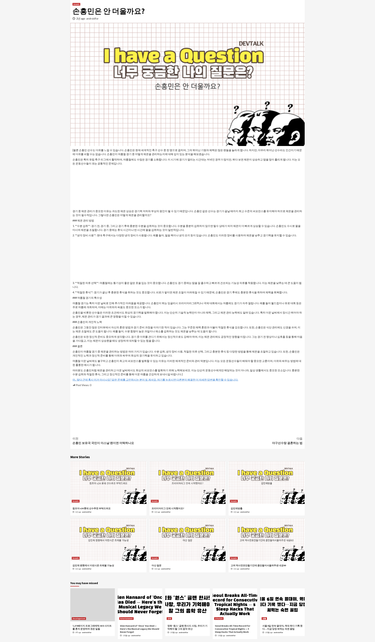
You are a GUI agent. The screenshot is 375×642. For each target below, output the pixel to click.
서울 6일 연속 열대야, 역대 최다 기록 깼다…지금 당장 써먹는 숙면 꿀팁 (282, 627)
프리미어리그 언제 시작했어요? (168, 508)
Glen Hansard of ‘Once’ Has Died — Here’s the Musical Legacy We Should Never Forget (139, 628)
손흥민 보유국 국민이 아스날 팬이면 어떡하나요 (103, 441)
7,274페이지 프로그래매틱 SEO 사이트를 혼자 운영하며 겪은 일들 (92, 627)
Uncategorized (79, 618)
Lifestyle (219, 618)
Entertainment (126, 618)
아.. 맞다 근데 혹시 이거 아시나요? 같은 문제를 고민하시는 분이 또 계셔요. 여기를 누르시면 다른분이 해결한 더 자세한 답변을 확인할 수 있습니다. (155, 379)
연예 (169, 618)
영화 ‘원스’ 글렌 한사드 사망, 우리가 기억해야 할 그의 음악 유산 (187, 627)
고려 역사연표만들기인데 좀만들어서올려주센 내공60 (258, 565)
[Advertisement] (187, 187)
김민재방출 (236, 508)
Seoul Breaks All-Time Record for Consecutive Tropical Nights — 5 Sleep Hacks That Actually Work (232, 628)
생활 (264, 618)
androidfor (92, 18)
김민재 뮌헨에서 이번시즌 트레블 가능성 (93, 565)
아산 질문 (156, 565)
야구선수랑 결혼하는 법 (287, 441)
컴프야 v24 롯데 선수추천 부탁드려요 (92, 508)
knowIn (76, 4)
